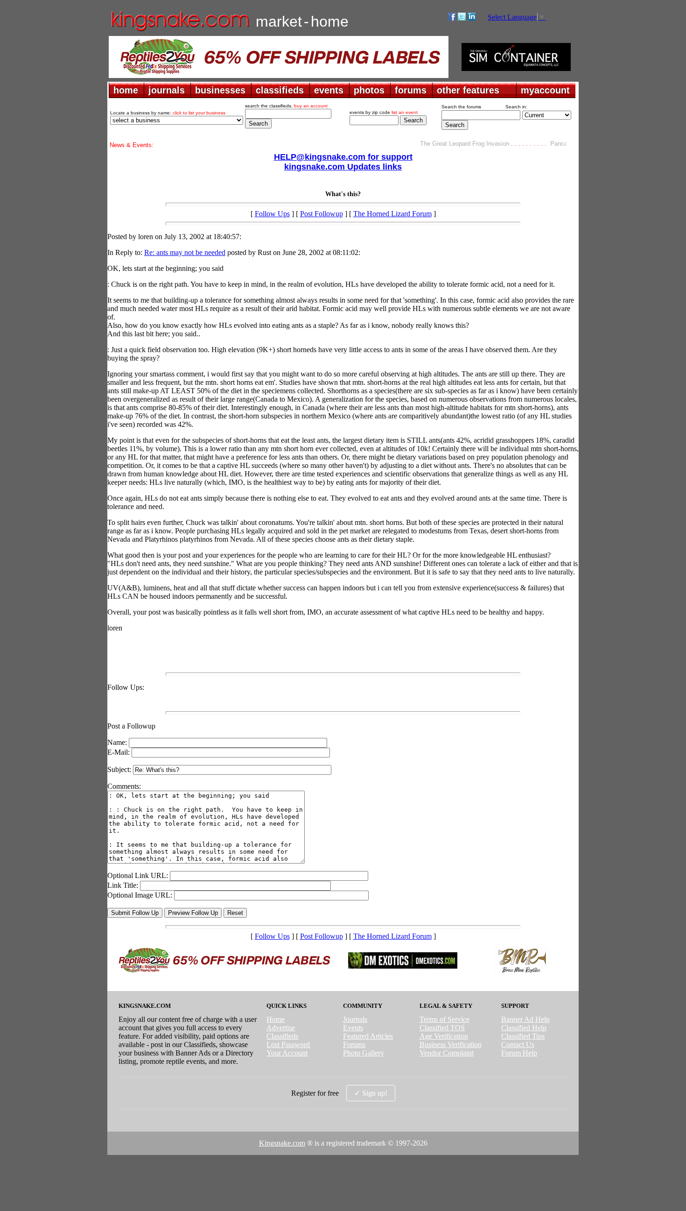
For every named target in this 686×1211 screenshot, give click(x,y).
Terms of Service (444, 1019)
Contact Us (517, 1044)
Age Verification (444, 1036)
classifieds (280, 90)
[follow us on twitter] (462, 18)
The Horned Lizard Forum (392, 214)
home (125, 90)
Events (353, 1028)
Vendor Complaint (447, 1053)
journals (166, 90)
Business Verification (451, 1044)
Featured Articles (368, 1036)
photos (369, 90)
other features (468, 90)
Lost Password (288, 1044)
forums (411, 90)
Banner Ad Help (525, 1019)
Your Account (287, 1053)
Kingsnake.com (282, 1143)
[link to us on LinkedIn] (472, 18)
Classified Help (523, 1028)
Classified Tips (523, 1036)
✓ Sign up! (370, 1093)
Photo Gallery (363, 1053)
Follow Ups (272, 214)
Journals (355, 1019)
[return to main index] (179, 31)
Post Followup (321, 214)
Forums (354, 1044)
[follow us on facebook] (452, 18)
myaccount (545, 90)
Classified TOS (442, 1028)
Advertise (280, 1028)
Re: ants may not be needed (184, 252)
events (328, 90)
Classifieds (282, 1036)
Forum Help (519, 1053)
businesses (220, 90)
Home (275, 1019)
